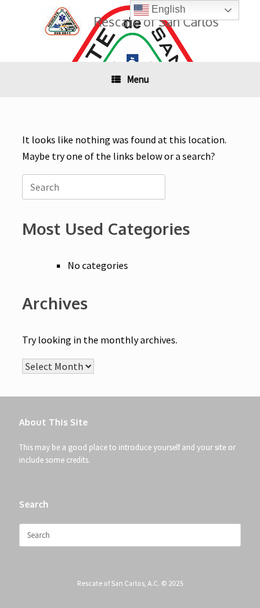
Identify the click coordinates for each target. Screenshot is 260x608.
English (167, 9)
